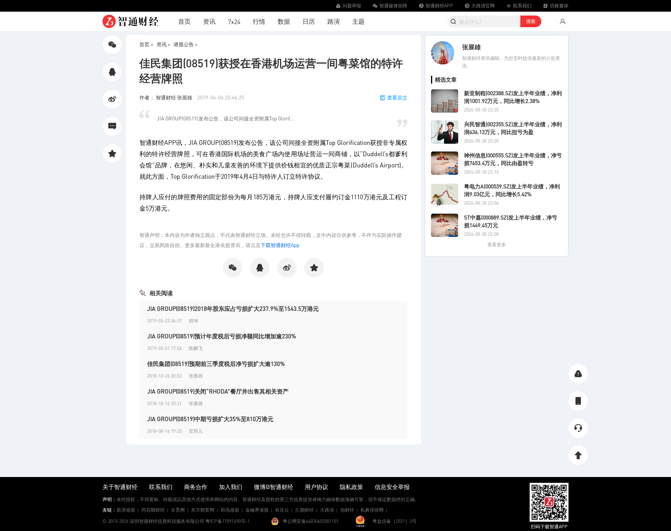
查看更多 (496, 244)
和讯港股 (230, 510)
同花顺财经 (153, 510)
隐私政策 (351, 487)
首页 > (146, 44)
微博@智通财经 (273, 487)
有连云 (282, 510)
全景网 (178, 510)
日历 (308, 21)
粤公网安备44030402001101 (311, 521)
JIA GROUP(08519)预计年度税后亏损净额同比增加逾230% (221, 336)
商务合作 (195, 487)
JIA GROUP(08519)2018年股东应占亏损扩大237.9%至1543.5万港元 (233, 308)
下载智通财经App (280, 245)
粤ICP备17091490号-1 (227, 521)
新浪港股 (125, 510)
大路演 (327, 510)
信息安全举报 (392, 487)
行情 (259, 21)
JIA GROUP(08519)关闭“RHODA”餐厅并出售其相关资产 (218, 391)
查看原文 (397, 97)
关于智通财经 (120, 487)
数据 (284, 21)
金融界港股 (257, 510)
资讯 (209, 21)
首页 (184, 21)
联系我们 (160, 487)
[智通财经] (130, 21)
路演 (333, 21)
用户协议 (316, 487)
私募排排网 (372, 510)
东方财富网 (202, 510)
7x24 (234, 21)
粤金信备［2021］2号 (394, 521)
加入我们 (230, 487)
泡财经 (347, 510)
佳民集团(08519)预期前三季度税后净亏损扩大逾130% (216, 363)
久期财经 (304, 510)
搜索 (530, 21)
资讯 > (163, 44)
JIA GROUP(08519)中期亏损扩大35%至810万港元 (210, 419)
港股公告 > (186, 44)
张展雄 (471, 47)
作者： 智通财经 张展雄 (166, 97)
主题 (358, 21)
